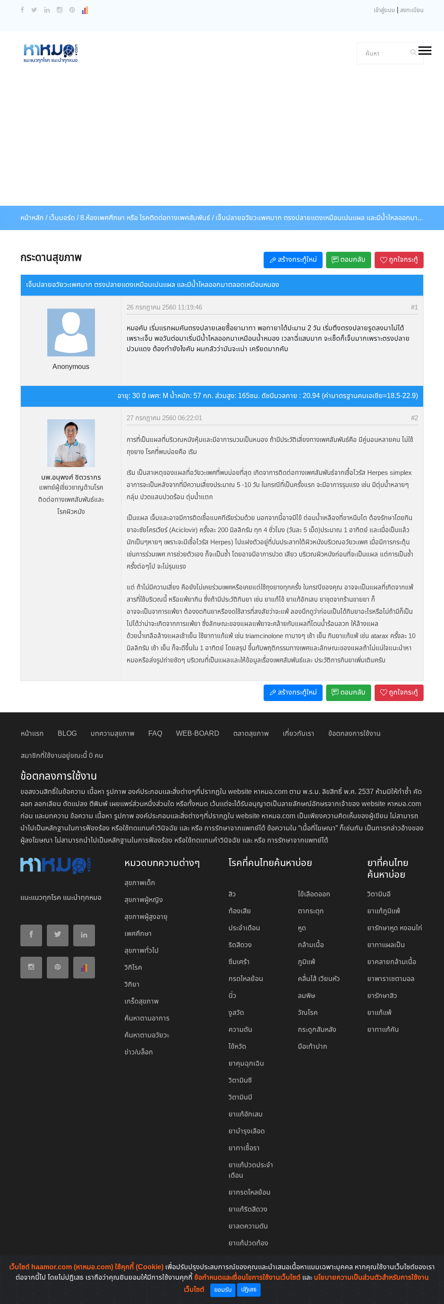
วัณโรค (308, 1013)
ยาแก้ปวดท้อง (248, 1243)
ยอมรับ (223, 1290)
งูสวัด (236, 1013)
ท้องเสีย (240, 911)
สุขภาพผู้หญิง (143, 900)
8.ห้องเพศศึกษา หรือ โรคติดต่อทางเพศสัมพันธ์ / (147, 218)
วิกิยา (132, 985)
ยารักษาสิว (382, 996)
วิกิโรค (133, 968)
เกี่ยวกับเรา (298, 734)
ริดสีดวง (240, 945)
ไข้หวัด (237, 1047)
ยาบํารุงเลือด (247, 1131)
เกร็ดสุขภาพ (141, 1002)
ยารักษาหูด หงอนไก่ (394, 928)
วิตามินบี (240, 1098)
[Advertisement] (222, 140)
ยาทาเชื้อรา (244, 1148)
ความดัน (240, 1030)
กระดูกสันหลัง (317, 1030)
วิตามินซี (240, 1081)
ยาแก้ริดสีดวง (248, 1210)
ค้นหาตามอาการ (147, 1019)
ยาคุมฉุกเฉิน (246, 1064)
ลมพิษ (306, 996)
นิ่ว (232, 996)
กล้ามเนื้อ (311, 945)
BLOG (67, 734)
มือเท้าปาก (312, 1047)
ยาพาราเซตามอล (391, 979)
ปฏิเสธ (249, 1289)
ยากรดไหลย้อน (250, 1193)
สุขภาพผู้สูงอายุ (146, 917)
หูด (302, 928)
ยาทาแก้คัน (383, 1030)
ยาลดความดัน (248, 1227)
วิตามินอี (379, 894)
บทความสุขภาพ (112, 734)
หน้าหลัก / (33, 218)
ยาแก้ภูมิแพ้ (383, 911)
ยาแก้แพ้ (379, 1013)
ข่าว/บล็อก (138, 1052)
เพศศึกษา (138, 934)
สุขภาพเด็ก (139, 883)
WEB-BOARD (197, 734)
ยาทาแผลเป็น (386, 945)
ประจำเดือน (244, 928)
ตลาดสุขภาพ (251, 734)
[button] (424, 49)
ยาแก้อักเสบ (246, 1115)
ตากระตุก (311, 911)
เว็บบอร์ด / (63, 218)
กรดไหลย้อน (246, 979)
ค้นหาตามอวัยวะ (146, 1036)
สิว (232, 894)
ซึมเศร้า (239, 962)
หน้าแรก (32, 734)
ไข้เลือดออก (314, 894)
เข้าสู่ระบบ (384, 11)
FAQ (155, 734)
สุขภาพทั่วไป (141, 951)
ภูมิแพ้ (306, 962)
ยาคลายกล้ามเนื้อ (391, 962)
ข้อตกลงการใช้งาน (354, 734)
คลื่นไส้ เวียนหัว (319, 979)
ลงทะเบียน (412, 11)
